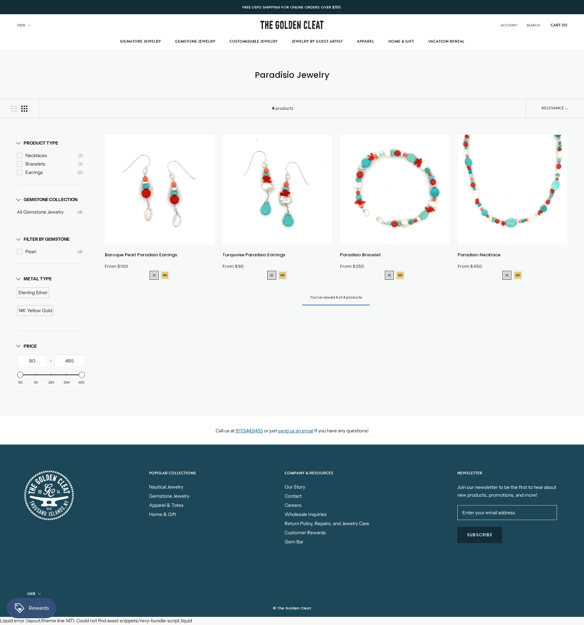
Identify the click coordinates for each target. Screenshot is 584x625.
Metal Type (38, 278)
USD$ (21, 25)
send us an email (295, 431)
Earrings (34, 172)
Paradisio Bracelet (360, 255)
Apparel (365, 41)
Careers (293, 505)
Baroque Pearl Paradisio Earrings (141, 255)
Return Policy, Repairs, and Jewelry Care (327, 523)
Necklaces (36, 155)
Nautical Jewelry (166, 487)
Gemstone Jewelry (195, 41)
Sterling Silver (33, 292)
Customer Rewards (305, 533)
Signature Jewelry (140, 41)
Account (509, 25)
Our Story (295, 487)
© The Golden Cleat (292, 608)
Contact (293, 496)
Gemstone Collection (50, 199)
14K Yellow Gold (35, 310)
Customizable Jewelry (253, 41)
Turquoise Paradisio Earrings (253, 255)
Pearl (30, 252)
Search (533, 25)
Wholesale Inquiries (305, 514)
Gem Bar (294, 542)
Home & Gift (401, 41)
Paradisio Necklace (479, 255)
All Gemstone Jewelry (40, 212)
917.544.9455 (249, 431)
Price (30, 346)
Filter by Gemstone (47, 239)
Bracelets (35, 164)
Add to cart (159, 249)
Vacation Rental (446, 41)
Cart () (559, 25)
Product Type (41, 143)
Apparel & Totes (166, 505)
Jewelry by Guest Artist (317, 41)
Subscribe (479, 535)
